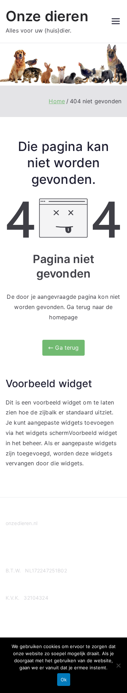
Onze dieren (47, 16)
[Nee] (118, 665)
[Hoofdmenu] (115, 21)
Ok (64, 679)
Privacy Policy (22, 550)
